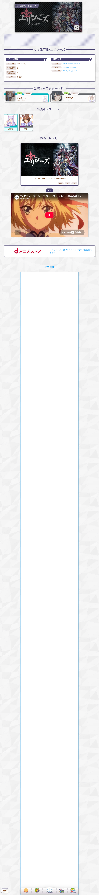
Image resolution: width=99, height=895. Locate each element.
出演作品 (23, 6)
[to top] (93, 890)
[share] (76, 27)
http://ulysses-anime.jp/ (71, 64)
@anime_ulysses (69, 67)
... (17, 6)
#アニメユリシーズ (70, 71)
